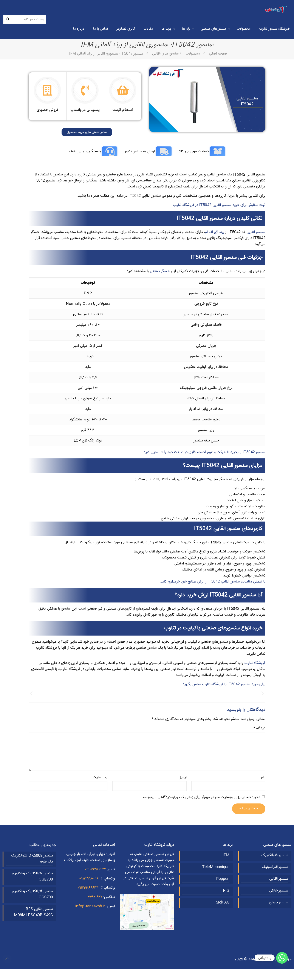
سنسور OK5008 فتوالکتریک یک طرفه (32, 859)
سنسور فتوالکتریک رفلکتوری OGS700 (32, 894)
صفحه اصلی (218, 54)
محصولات (193, 54)
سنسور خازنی (278, 891)
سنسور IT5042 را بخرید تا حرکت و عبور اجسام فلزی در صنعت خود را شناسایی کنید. (204, 452)
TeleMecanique (215, 867)
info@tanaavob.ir (90, 906)
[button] (31, 693)
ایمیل (182, 777)
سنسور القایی (255, 232)
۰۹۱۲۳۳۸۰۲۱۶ (89, 879)
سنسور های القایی (165, 54)
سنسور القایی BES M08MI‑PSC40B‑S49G (33, 912)
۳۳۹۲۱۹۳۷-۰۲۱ (95, 869)
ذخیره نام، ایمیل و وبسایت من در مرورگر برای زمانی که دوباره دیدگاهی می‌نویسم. (201, 797)
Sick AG (222, 902)
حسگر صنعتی (160, 271)
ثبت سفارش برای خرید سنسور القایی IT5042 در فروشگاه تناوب (219, 205)
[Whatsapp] (282, 958)
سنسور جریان (278, 902)
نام (263, 777)
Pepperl (222, 879)
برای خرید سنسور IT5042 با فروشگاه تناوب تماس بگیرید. (223, 684)
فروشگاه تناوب (254, 663)
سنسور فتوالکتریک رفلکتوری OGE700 (32, 876)
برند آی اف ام (214, 232)
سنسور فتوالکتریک (274, 855)
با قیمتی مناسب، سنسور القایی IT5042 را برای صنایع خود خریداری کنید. (212, 582)
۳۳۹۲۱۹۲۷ (95, 897)
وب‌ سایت (100, 777)
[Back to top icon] (7, 958)
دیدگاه (259, 728)
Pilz (226, 891)
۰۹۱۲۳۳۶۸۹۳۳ (88, 888)
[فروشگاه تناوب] (276, 9)
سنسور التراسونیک (275, 867)
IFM (226, 855)
